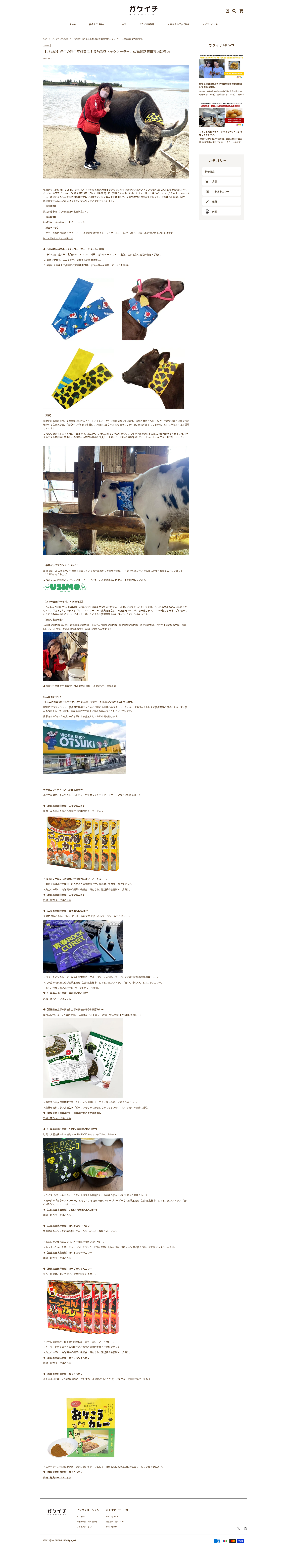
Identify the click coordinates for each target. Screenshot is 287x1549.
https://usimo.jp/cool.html (58, 238)
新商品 (46, 45)
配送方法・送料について (116, 1521)
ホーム (72, 24)
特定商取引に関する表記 (87, 1521)
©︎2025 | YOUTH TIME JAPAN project (59, 1540)
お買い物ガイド (112, 1516)
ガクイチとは (82, 1516)
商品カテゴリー (96, 24)
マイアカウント (210, 24)
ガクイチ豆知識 (146, 24)
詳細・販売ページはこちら (57, 900)
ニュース (122, 24)
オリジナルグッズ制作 (178, 24)
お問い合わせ (111, 1526)
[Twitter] (239, 1528)
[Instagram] (245, 1528)
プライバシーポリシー (86, 1526)
